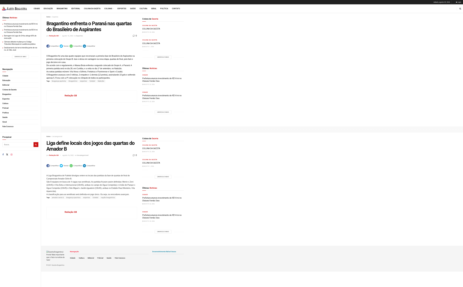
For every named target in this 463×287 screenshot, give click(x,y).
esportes (83, 81)
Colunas (108, 9)
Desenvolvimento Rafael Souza (164, 251)
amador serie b (58, 197)
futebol (92, 81)
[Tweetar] (64, 46)
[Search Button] (36, 144)
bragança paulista (59, 81)
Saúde (4, 117)
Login (459, 2)
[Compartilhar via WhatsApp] (76, 46)
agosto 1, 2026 (148, 46)
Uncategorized (57, 136)
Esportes (6, 99)
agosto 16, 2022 (67, 36)
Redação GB (54, 36)
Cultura (5, 103)
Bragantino (6, 94)
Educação (6, 80)
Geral (4, 122)
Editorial (5, 85)
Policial (5, 108)
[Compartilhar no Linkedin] (89, 46)
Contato (176, 9)
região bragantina (108, 197)
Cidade (5, 76)
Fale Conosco (8, 126)
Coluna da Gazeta (9, 90)
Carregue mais (20, 56)
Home (48, 17)
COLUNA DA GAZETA (151, 29)
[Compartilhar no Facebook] (52, 46)
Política (5, 113)
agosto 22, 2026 (149, 32)
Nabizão (101, 81)
